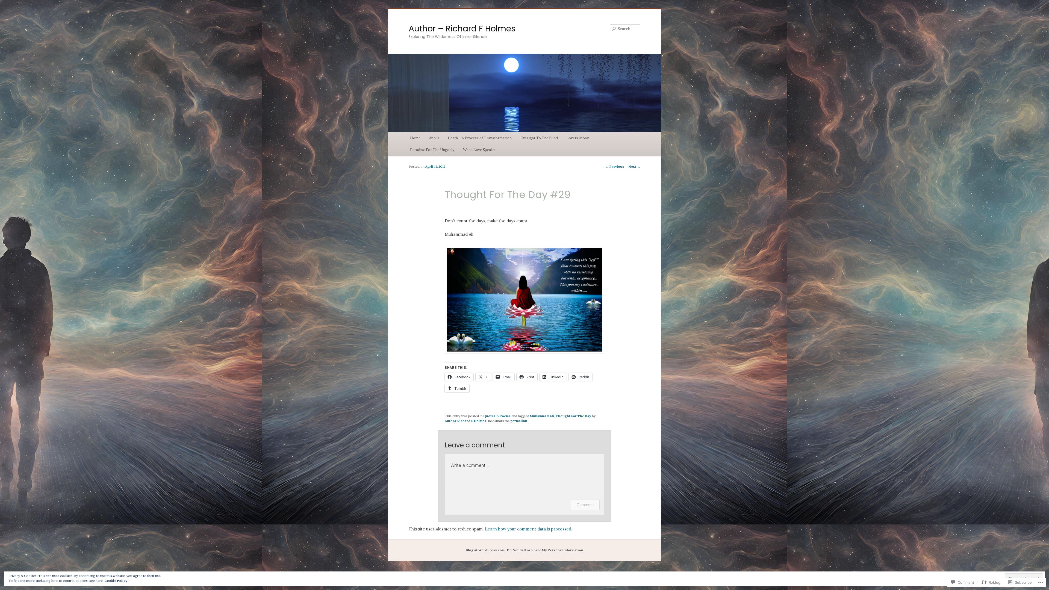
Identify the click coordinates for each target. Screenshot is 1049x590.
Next (634, 166)
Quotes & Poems (497, 416)
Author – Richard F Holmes (462, 28)
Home (415, 138)
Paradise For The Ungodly (432, 150)
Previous (614, 166)
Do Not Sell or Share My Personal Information (545, 550)
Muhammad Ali (542, 416)
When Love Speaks (479, 150)
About (434, 138)
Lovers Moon (577, 138)
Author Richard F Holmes (465, 421)
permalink (519, 421)
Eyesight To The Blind (539, 138)
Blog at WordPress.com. (485, 550)
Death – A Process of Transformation (480, 138)
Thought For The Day (573, 416)
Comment (585, 504)
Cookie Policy (115, 581)
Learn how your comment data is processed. (528, 529)
